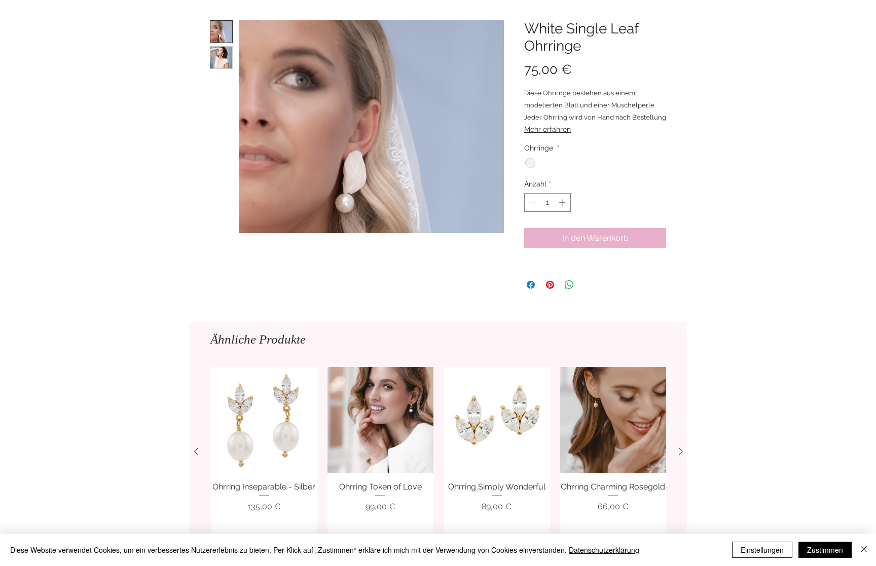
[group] (438, 451)
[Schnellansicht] (264, 420)
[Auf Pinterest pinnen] (550, 285)
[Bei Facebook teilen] (531, 285)
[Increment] (563, 202)
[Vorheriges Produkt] (196, 451)
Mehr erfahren (547, 129)
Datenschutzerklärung (604, 550)
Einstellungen (762, 550)
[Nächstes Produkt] (681, 451)
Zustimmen (825, 550)
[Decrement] (532, 202)
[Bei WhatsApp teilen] (569, 285)
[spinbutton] (547, 202)
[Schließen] (864, 550)
